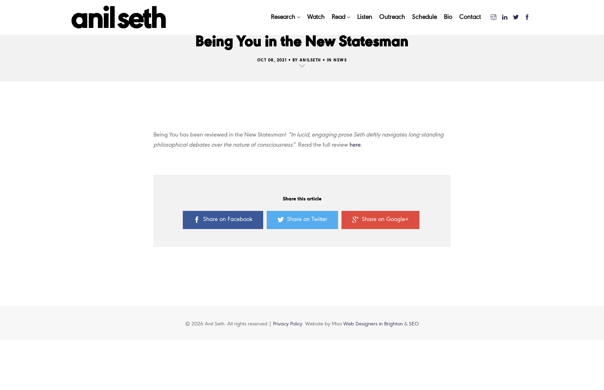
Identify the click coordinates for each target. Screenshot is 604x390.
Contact (470, 17)
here (355, 145)
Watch (316, 17)
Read (338, 17)
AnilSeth (310, 60)
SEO (414, 324)
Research (283, 17)
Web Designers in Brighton (373, 324)
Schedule (424, 17)
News (340, 60)
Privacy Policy (287, 324)
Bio (448, 17)
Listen (364, 17)
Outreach (392, 17)
